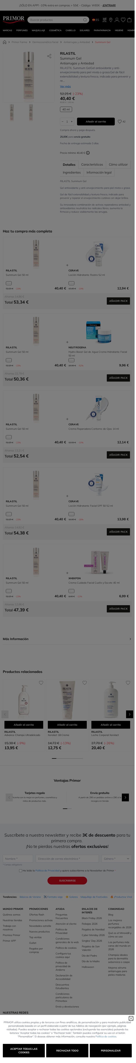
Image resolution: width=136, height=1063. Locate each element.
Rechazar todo (67, 1050)
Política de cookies (105, 1036)
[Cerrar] (131, 1018)
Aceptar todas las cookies (23, 1050)
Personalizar (111, 1050)
